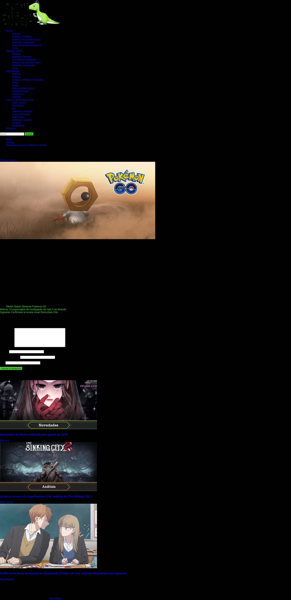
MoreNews (56, 598)
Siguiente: (29, 312)
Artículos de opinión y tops (26, 39)
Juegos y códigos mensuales (27, 79)
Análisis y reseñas (22, 36)
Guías (15, 82)
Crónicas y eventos (22, 120)
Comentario (7, 346)
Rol (14, 108)
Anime (9, 30)
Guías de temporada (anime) (27, 45)
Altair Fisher (6, 502)
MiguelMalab (7, 579)
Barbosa (4, 440)
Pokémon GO (39, 306)
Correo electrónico (10, 357)
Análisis (16, 76)
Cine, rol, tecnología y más (20, 99)
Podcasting (18, 125)
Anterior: (33, 309)
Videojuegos (12, 71)
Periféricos (18, 94)
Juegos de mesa (21, 114)
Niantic (17, 306)
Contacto (10, 128)
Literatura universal (22, 111)
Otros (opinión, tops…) (23, 88)
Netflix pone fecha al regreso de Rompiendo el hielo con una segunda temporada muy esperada (63, 573)
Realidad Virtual (20, 91)
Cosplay (16, 122)
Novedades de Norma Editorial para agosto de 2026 (34, 434)
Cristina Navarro (8, 160)
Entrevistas (18, 117)
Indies (15, 85)
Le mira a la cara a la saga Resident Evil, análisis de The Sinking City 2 (46, 496)
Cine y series (19, 102)
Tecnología (18, 105)
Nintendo (27, 306)
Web (2, 362)
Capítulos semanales (23, 42)
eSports (16, 97)
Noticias (16, 33)
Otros (15, 48)
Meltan (9, 306)
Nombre (4, 351)
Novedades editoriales (24, 59)
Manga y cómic (14, 51)
